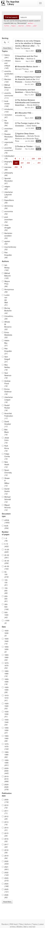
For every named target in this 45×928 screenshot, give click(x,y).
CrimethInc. (6, 317)
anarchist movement (6, 150)
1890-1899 (6, 681)
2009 (6, 800)
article (6, 521)
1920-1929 (6, 706)
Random (5, 924)
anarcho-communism (6, 95)
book (6, 526)
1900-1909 (6, 689)
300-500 (6, 606)
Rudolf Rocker (6, 407)
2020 (6, 862)
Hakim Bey (6, 343)
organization (6, 143)
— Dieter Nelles (27, 125)
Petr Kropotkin (6, 255)
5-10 (6, 545)
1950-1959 (6, 730)
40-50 (6, 567)
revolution (6, 116)
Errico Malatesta (6, 335)
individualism (6, 157)
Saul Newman (6, 375)
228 (33, 158)
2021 (6, 868)
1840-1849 (6, 641)
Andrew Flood (6, 383)
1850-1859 (6, 649)
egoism (6, 242)
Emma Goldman (6, 391)
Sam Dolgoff (6, 359)
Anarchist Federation (6, 416)
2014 (6, 828)
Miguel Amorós (6, 507)
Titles (21, 924)
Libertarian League (6, 399)
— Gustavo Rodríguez (28, 80)
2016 (6, 840)
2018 (6, 851)
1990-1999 (6, 762)
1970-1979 (6, 746)
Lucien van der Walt (6, 300)
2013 (6, 823)
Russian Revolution (6, 136)
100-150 (6, 582)
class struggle (6, 227)
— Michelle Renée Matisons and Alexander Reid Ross (27, 137)
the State (6, 123)
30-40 (6, 561)
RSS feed (13, 924)
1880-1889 (6, 673)
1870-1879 (6, 665)
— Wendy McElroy (27, 104)
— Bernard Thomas (27, 69)
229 (39, 158)
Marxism (6, 80)
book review (6, 103)
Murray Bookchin (6, 310)
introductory (6, 110)
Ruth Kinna (6, 448)
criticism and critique (6, 64)
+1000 (6, 621)
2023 (6, 879)
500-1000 (6, 615)
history (6, 56)
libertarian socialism (6, 235)
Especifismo (6, 201)
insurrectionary (6, 248)
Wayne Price (6, 283)
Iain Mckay (6, 267)
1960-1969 (6, 738)
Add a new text (29, 926)
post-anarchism (6, 219)
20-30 (6, 556)
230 (16, 162)
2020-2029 (6, 787)
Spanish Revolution (6, 181)
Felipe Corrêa (6, 456)
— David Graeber (27, 147)
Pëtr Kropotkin (6, 351)
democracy (6, 206)
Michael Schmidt (6, 499)
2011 (6, 811)
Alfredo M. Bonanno (6, 325)
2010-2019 (6, 779)
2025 (6, 890)
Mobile (19, 926)
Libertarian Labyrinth (6, 194)
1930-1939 (6, 714)
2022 (6, 873)
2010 (6, 806)
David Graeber (6, 424)
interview (6, 168)
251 (39, 162)
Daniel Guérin (6, 491)
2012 (6, 817)
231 (22, 162)
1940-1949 (6, 722)
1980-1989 (6, 754)
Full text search (11, 17)
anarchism (6, 129)
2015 (6, 834)
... (28, 158)
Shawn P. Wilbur (6, 482)
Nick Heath (6, 464)
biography (6, 162)
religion (6, 187)
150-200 (6, 590)
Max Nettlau (6, 367)
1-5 (6, 539)
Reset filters (7, 48)
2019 (6, 856)
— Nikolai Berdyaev (27, 92)
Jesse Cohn (6, 440)
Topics (34, 924)
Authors (27, 924)
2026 (6, 896)
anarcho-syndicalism (6, 73)
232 (28, 162)
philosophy (6, 173)
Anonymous (6, 290)
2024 (6, 884)
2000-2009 (6, 770)
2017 (6, 845)
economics (6, 212)
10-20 (6, 550)
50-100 (6, 574)
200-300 (6, 598)
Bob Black (6, 432)
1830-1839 (6, 633)
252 (16, 167)
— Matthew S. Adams (27, 58)
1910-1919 (6, 698)
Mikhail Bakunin (6, 87)
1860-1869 (6, 657)
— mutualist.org (27, 115)
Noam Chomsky (6, 472)
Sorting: (5, 38)
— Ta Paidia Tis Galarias (28, 46)
